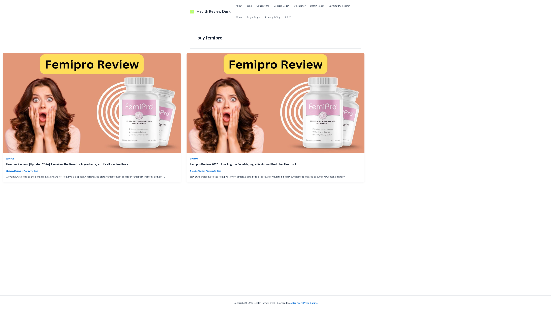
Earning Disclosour (339, 5)
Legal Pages (253, 17)
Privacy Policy (272, 17)
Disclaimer (300, 5)
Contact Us (262, 5)
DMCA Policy (317, 5)
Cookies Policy (281, 5)
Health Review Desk (214, 11)
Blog (249, 5)
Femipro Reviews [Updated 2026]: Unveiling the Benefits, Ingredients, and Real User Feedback (67, 164)
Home (239, 17)
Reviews (10, 158)
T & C (288, 17)
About (239, 5)
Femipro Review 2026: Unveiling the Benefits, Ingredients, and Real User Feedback (243, 164)
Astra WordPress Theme (304, 302)
